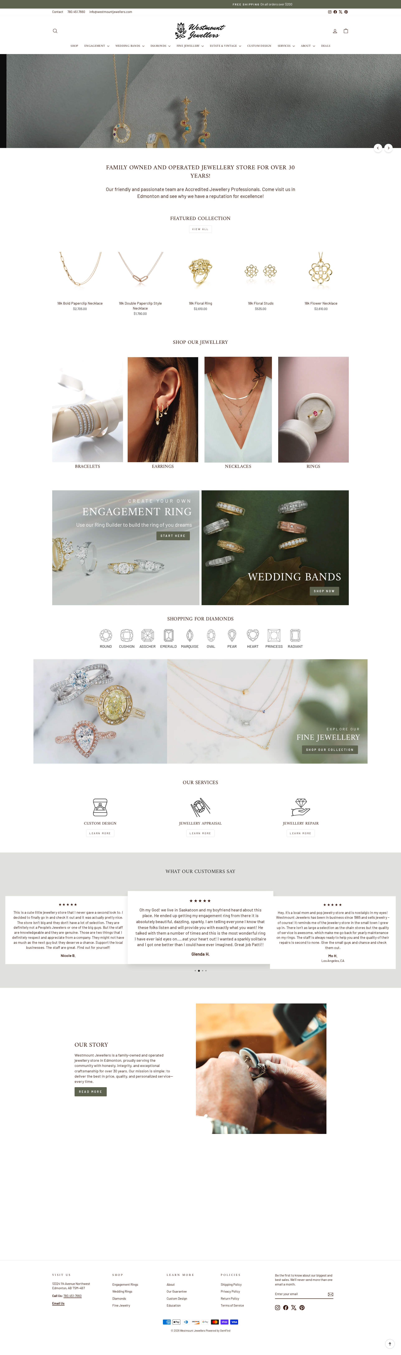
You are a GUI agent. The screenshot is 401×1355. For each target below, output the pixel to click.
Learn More (100, 833)
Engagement (95, 46)
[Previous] (378, 148)
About (306, 46)
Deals (325, 46)
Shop (74, 46)
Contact (57, 12)
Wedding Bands (128, 46)
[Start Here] (125, 547)
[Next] (388, 148)
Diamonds (159, 46)
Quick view (80, 294)
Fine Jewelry (121, 1305)
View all (200, 229)
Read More (90, 1091)
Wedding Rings (122, 1291)
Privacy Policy (230, 1291)
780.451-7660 (72, 1296)
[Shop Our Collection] (267, 711)
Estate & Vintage (224, 46)
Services (285, 46)
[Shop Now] (275, 547)
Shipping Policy (231, 1284)
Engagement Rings (125, 1284)
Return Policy (230, 1298)
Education (174, 1305)
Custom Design (259, 46)
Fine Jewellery (188, 46)
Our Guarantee (177, 1291)
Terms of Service (232, 1305)
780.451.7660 (76, 12)
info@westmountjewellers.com (110, 12)
